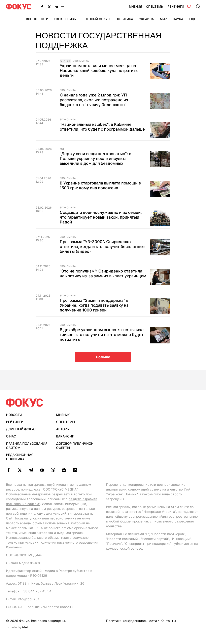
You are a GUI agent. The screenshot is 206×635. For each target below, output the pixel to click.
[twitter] (19, 470)
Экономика (81, 60)
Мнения (135, 6)
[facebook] (8, 470)
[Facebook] (42, 6)
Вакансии (65, 436)
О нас (11, 436)
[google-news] (63, 470)
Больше (103, 357)
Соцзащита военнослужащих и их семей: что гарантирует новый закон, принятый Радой (101, 217)
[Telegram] (56, 6)
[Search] (198, 6)
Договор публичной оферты (75, 445)
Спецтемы (155, 6)
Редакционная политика (19, 457)
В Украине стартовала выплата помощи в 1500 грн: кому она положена (100, 185)
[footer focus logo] (24, 402)
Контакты (168, 621)
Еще (192, 19)
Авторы (63, 429)
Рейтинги (176, 6)
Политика (124, 19)
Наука (178, 19)
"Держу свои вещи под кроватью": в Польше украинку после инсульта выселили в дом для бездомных (95, 158)
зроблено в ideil (19, 627)
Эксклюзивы (65, 19)
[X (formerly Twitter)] (49, 6)
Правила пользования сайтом (26, 445)
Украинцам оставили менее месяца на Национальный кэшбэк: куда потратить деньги (99, 70)
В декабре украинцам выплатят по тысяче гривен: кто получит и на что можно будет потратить (102, 334)
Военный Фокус (96, 19)
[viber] (52, 470)
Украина (146, 19)
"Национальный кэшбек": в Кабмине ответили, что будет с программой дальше (102, 127)
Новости (14, 415)
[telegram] (30, 470)
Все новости (37, 19)
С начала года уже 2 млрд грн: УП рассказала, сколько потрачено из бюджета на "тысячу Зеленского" (94, 100)
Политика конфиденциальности (131, 621)
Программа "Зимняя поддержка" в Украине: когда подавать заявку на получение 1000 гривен (94, 305)
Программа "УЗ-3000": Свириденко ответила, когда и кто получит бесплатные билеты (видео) (102, 246)
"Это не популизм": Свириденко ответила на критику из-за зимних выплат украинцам (103, 273)
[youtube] (41, 470)
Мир (163, 19)
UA (189, 6)
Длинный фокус (21, 429)
